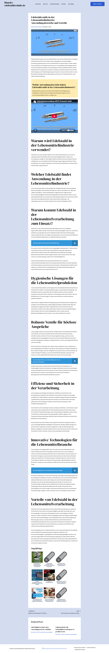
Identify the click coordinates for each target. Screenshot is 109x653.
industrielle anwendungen (46, 632)
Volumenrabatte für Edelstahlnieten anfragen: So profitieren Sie (64, 629)
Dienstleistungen (54, 4)
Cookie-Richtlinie (91, 647)
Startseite (38, 4)
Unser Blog (71, 4)
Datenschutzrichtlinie (79, 647)
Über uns (45, 4)
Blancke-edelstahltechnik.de (14, 4)
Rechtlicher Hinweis (80, 649)
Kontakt (63, 4)
